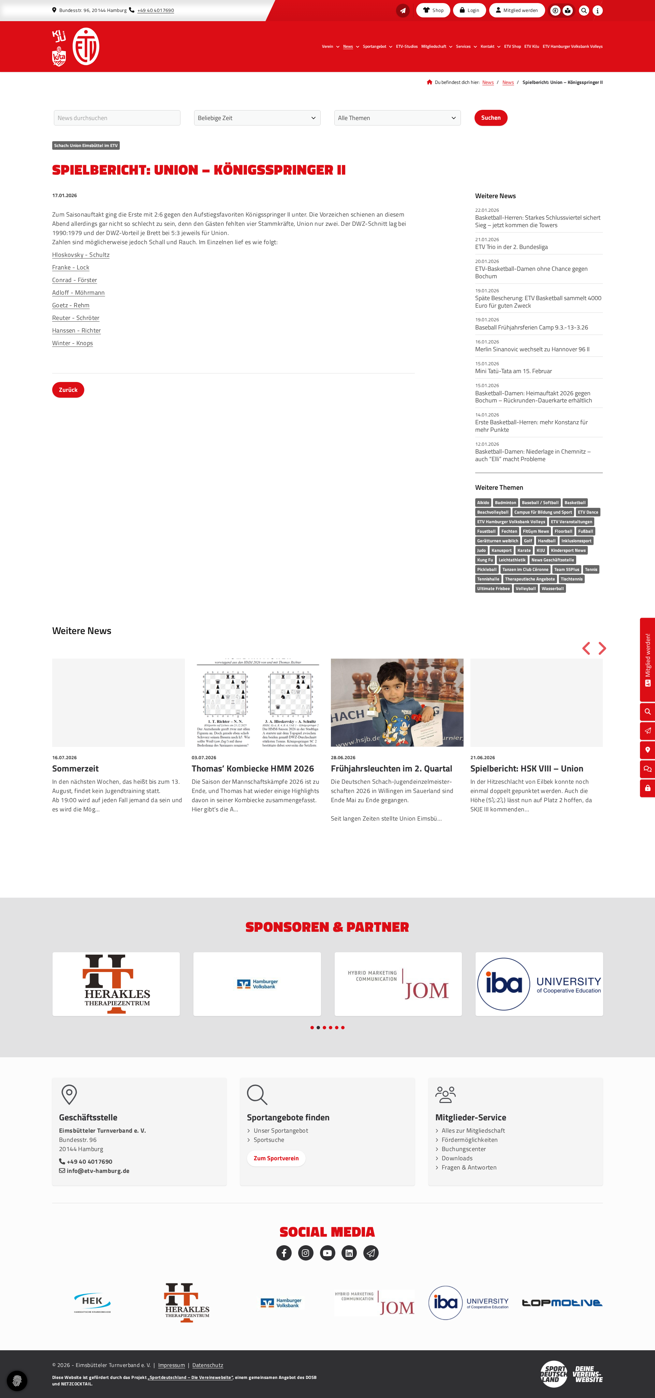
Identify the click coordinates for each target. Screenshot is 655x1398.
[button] (312, 1027)
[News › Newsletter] (403, 10)
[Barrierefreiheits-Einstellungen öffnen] (555, 10)
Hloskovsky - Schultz (81, 254)
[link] (118, 757)
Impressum (171, 1365)
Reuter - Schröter (76, 317)
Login (473, 10)
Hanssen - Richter (76, 330)
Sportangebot (374, 46)
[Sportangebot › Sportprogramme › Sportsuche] (648, 712)
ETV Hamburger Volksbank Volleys (573, 46)
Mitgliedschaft (433, 46)
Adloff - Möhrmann (78, 292)
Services (463, 46)
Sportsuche (269, 1139)
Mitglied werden (520, 10)
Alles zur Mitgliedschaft (473, 1130)
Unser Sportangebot (281, 1130)
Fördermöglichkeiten (470, 1139)
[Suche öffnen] (584, 10)
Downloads (457, 1158)
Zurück (68, 389)
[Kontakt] (647, 750)
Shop (437, 10)
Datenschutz (207, 1365)
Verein (327, 46)
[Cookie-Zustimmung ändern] (17, 1381)
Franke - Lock (70, 267)
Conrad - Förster (74, 279)
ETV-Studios (407, 46)
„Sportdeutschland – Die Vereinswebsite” (190, 1377)
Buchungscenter (464, 1148)
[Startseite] (86, 46)
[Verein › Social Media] (648, 769)
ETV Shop (512, 46)
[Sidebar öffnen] (598, 10)
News (348, 46)
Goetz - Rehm (71, 305)
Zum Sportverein (276, 1158)
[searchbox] (117, 118)
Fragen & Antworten (469, 1167)
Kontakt (487, 46)
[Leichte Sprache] (568, 10)
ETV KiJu (531, 46)
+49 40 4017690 (155, 10)
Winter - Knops (72, 343)
